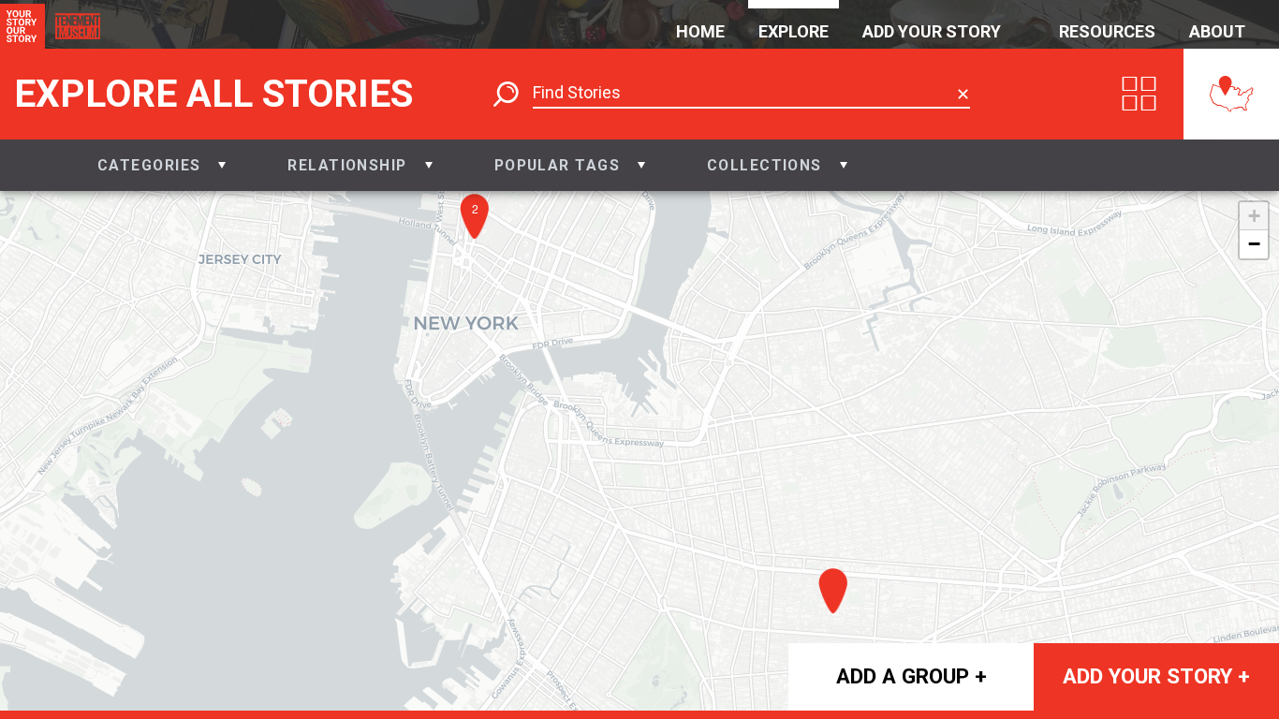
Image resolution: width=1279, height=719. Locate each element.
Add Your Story (931, 31)
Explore (793, 31)
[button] (162, 165)
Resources (1107, 31)
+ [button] (1254, 215)
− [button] (1254, 244)
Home (700, 31)
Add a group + (911, 676)
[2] (479, 245)
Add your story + (1156, 676)
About (1217, 31)
